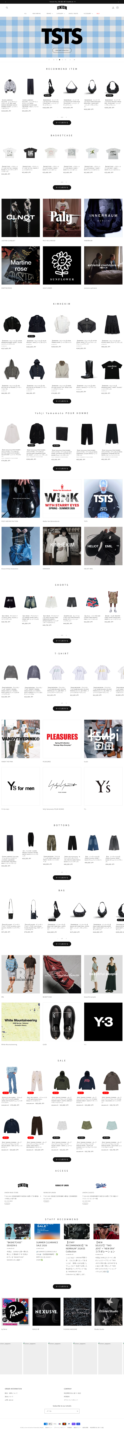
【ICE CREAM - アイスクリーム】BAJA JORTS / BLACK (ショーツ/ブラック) (9, 617)
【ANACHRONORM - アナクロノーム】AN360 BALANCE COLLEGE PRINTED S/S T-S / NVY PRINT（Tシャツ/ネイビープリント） (79, 690)
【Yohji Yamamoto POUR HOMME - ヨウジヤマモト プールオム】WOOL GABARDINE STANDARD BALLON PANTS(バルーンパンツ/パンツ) (111, 452)
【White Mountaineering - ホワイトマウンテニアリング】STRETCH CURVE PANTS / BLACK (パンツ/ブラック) (72, 859)
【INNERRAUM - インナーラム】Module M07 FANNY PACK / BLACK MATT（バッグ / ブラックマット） (71, 102)
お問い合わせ (9, 1400)
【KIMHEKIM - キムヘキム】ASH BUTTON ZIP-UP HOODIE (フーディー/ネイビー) (36, 387)
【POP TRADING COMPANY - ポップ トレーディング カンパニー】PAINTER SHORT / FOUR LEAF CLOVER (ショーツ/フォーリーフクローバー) (86, 1146)
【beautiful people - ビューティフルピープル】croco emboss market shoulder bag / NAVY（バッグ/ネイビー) (33, 927)
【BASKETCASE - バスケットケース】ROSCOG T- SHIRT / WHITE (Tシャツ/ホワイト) (92, 168)
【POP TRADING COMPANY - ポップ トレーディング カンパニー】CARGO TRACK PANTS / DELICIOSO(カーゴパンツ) (36, 1145)
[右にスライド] (66, 117)
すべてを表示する (62, 123)
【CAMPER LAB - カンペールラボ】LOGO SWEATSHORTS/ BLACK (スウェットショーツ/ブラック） (71, 618)
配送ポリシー (77, 1427)
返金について (9, 1396)
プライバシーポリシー (71, 1400)
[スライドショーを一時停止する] (75, 60)
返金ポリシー (48, 1427)
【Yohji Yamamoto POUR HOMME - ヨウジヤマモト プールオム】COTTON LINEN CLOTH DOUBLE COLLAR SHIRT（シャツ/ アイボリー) (11, 453)
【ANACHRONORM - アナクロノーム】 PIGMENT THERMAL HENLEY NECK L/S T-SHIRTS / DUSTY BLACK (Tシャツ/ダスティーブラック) (10, 691)
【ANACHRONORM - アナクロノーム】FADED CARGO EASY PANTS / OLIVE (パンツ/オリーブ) (51, 859)
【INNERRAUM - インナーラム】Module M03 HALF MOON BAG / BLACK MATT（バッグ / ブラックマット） (113, 102)
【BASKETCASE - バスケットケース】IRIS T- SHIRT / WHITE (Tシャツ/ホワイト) (113, 168)
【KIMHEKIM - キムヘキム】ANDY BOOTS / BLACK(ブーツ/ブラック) (86, 386)
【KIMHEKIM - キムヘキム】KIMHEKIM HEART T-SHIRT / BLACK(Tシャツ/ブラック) (111, 387)
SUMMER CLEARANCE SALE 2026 (47, 1244)
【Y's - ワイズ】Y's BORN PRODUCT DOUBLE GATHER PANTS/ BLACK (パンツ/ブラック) (30, 853)
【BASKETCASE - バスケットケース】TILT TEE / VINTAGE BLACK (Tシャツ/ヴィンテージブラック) (9, 169)
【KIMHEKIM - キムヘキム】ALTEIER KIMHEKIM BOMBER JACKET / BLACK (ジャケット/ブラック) (11, 342)
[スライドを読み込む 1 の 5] (53, 59)
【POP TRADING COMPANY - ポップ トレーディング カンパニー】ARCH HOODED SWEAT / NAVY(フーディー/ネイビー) (87, 1100)
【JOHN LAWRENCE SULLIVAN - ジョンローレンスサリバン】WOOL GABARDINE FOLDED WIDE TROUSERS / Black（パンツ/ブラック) (30, 104)
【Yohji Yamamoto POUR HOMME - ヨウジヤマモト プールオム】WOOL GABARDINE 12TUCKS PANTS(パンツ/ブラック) (86, 453)
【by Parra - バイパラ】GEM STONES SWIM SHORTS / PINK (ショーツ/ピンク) (92, 617)
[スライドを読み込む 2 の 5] (56, 59)
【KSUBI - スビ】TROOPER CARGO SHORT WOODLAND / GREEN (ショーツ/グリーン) (113, 617)
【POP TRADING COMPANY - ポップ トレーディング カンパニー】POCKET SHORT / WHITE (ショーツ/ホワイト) (61, 1145)
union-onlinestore (28, 1427)
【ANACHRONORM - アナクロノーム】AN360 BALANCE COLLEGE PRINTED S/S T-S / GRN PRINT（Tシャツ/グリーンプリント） (56, 690)
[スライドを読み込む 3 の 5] (59, 59)
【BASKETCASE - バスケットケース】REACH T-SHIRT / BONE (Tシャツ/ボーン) (71, 168)
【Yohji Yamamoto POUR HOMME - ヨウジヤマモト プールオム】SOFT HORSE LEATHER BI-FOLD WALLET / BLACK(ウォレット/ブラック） (61, 453)
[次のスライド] (70, 60)
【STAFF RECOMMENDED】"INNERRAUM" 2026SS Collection (77, 1247)
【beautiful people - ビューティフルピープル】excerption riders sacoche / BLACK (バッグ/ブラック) (10, 927)
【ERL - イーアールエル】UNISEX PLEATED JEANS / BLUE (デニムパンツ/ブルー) (93, 858)
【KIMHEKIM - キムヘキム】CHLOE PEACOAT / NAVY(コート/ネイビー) (36, 341)
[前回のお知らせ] (5, 2)
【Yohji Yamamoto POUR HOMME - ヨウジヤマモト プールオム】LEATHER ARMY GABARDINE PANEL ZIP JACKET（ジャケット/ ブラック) (36, 452)
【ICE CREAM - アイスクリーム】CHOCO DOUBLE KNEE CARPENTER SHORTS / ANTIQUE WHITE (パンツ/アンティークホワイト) (51, 619)
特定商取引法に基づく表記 (72, 1393)
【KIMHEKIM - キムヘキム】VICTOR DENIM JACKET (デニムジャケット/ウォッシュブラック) (86, 342)
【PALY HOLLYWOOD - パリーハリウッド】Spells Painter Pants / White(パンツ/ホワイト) (36, 1099)
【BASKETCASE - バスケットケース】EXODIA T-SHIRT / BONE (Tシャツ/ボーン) (51, 168)
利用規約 (67, 1396)
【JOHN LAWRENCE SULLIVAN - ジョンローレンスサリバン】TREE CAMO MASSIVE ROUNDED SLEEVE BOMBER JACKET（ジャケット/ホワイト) (9, 104)
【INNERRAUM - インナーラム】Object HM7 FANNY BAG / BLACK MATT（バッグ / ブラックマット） (51, 102)
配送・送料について (11, 1393)
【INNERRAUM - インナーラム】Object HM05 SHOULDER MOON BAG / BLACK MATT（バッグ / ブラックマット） (92, 103)
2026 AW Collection (62, 50)
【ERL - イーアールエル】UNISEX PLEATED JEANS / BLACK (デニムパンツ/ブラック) (114, 859)
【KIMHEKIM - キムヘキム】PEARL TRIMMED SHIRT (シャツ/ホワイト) (61, 341)
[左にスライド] (58, 117)
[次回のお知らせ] (118, 2)
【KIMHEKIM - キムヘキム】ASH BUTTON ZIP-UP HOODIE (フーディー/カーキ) (11, 387)
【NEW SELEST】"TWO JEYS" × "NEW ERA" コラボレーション (105, 1247)
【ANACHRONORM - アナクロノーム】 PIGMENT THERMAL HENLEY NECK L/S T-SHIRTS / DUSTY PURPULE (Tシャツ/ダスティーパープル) (33, 691)
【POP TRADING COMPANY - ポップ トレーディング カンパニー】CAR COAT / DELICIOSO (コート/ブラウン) (111, 1100)
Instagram (7, 1203)
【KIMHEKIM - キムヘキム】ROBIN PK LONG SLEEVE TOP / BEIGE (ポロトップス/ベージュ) (61, 387)
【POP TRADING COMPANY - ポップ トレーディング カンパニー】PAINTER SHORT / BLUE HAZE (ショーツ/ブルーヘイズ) (111, 1145)
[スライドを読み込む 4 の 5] (62, 59)
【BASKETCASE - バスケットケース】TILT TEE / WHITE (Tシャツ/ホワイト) (30, 168)
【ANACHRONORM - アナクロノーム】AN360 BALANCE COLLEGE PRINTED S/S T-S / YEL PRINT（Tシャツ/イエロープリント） (102, 690)
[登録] (77, 1411)
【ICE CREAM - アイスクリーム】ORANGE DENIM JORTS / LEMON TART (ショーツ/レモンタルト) (30, 618)
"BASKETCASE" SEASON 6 (14, 1244)
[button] (7, 8)
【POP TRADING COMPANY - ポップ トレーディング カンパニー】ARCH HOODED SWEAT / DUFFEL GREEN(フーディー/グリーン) (61, 1100)
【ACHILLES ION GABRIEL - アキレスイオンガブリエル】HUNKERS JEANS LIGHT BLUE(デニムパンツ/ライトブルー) (11, 1100)
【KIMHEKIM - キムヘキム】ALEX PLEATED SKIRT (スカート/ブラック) (111, 341)
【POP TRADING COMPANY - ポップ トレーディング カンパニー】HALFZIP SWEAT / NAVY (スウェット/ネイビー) (11, 1145)
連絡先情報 (85, 1427)
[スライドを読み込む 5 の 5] (65, 59)
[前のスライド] (49, 60)
